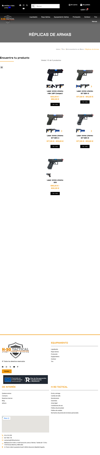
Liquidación (33, 17)
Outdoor (87, 17)
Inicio (58, 49)
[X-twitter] (27, 5)
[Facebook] (20, 5)
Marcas (94, 21)
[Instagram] (23, 5)
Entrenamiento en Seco (75, 49)
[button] (1, 67)
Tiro (95, 17)
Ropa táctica (45, 17)
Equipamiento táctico (61, 17)
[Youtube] (23, 8)
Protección (76, 17)
